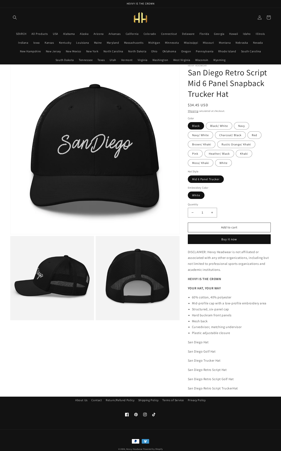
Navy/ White (200, 135)
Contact (96, 400)
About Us (81, 400)
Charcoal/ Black (230, 135)
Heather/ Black (219, 153)
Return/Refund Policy (120, 400)
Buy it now (229, 239)
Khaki (244, 153)
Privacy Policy (197, 400)
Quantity (193, 204)
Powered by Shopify (153, 449)
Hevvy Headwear (134, 449)
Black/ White (219, 126)
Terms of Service (173, 400)
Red (254, 135)
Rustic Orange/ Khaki (236, 144)
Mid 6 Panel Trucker (205, 179)
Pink (195, 153)
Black (196, 126)
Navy (241, 126)
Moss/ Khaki (200, 163)
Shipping (193, 110)
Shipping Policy (148, 400)
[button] (14, 17)
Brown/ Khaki (201, 144)
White (223, 163)
